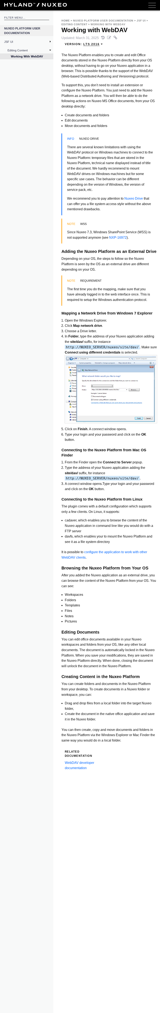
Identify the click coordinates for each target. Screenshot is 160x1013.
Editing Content (18, 50)
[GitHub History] (103, 38)
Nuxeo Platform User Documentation (22, 31)
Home (65, 20)
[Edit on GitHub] (109, 38)
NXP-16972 (118, 237)
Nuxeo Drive (133, 198)
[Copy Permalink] (115, 38)
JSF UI (8, 41)
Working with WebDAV (27, 56)
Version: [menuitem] (82, 44)
